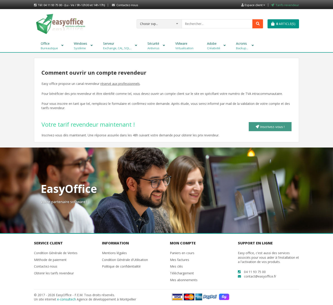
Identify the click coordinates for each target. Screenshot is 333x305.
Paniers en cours (182, 253)
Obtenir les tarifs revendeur (54, 273)
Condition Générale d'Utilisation (125, 260)
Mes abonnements (184, 280)
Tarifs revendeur (287, 5)
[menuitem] (50, 45)
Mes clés (176, 266)
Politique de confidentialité (121, 266)
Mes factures (179, 260)
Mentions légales (114, 253)
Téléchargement (182, 273)
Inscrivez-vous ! (272, 126)
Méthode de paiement (50, 260)
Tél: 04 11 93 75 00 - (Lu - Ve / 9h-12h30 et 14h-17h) (71, 5)
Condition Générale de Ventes (55, 253)
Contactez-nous (127, 5)
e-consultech (66, 299)
